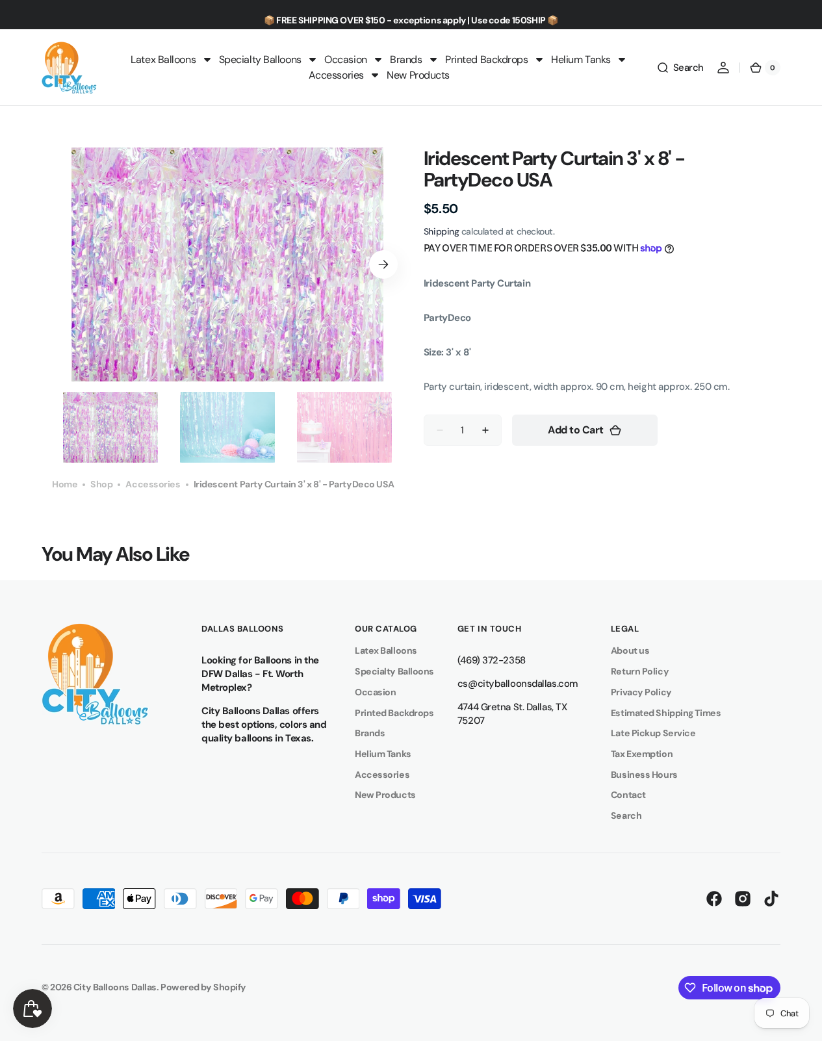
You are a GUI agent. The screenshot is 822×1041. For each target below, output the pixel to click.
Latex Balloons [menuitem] (163, 59)
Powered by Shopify (203, 987)
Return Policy (640, 671)
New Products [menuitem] (418, 75)
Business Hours (644, 774)
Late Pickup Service (653, 733)
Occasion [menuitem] (345, 59)
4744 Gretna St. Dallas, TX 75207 (512, 713)
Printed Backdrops (394, 713)
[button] (680, 67)
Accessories (152, 484)
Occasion (375, 692)
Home (64, 484)
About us (630, 650)
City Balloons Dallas (115, 987)
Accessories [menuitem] (336, 75)
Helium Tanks (383, 754)
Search (626, 815)
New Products (385, 795)
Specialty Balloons (394, 671)
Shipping (441, 231)
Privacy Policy (641, 692)
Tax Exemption (642, 754)
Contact (628, 795)
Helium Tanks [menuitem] (581, 59)
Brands (370, 733)
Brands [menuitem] (406, 59)
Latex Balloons (386, 650)
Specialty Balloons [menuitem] (260, 59)
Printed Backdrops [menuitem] (486, 59)
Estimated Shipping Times (666, 713)
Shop (101, 484)
